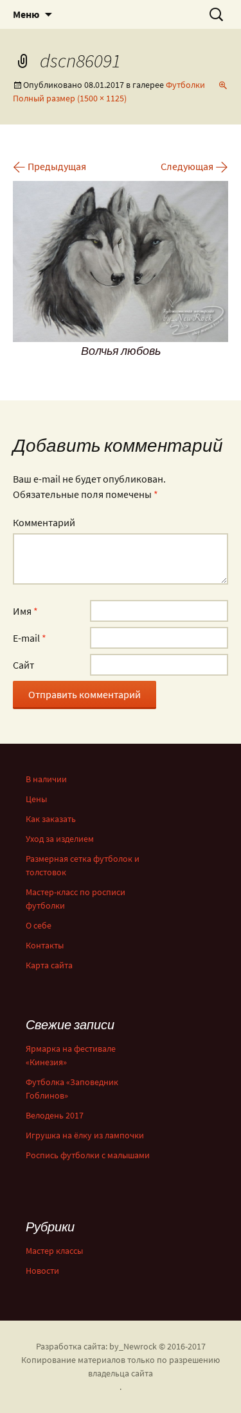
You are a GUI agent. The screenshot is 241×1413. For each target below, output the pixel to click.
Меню (26, 14)
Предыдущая (49, 166)
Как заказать (51, 819)
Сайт (23, 664)
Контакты (45, 945)
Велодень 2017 (55, 1115)
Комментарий (44, 522)
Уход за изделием (60, 838)
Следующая (194, 166)
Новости (42, 1270)
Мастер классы (54, 1250)
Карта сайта (49, 965)
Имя (25, 610)
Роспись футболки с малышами (88, 1155)
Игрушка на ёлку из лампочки (85, 1135)
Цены (36, 799)
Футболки (185, 84)
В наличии (46, 779)
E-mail (29, 637)
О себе (38, 925)
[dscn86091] (120, 259)
